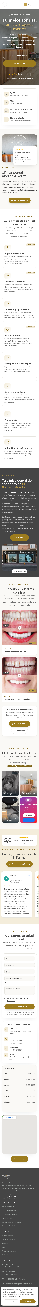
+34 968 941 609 (15, 1040)
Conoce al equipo (18, 200)
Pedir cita (21, 63)
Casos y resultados (9, 1239)
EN (29, 4)
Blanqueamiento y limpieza (11, 1222)
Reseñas (5, 1243)
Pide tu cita (18, 537)
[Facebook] (9, 1196)
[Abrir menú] (35, 4)
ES (25, 4)
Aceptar (28, 1301)
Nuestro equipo (7, 1236)
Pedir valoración (20, 724)
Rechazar (11, 1301)
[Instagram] (4, 1196)
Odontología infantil (8, 1226)
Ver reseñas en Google (21, 864)
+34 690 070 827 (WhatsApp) (15, 1279)
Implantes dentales (8, 1207)
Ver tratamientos (19, 56)
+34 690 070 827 (15, 1043)
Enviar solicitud (20, 1007)
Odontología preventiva (10, 1214)
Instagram (29, 815)
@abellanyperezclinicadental (19, 766)
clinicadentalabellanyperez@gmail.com (21, 1058)
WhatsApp (21, 731)
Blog (3, 1247)
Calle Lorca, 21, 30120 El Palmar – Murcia (21, 1032)
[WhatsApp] (15, 1196)
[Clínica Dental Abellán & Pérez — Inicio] (4, 4)
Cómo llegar (21, 1159)
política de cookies (15, 1296)
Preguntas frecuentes (9, 1251)
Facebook (29, 820)
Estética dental (7, 1218)
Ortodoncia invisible (9, 1211)
